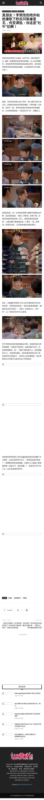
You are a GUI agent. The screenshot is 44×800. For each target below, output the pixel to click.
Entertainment (12, 8)
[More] (27, 610)
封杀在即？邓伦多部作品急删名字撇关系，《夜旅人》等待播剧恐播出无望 (32, 625)
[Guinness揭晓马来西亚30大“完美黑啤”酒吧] (7, 716)
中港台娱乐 (20, 11)
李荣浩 (25, 598)
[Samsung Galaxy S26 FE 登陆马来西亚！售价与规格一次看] (7, 696)
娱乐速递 (14, 11)
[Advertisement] (22, 658)
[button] (3, 3)
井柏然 (10, 598)
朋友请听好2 (17, 598)
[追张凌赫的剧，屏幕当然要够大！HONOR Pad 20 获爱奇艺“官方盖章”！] (7, 737)
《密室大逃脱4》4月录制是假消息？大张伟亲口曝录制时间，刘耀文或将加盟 (11, 625)
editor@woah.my (26, 784)
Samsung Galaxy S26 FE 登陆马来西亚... (28, 693)
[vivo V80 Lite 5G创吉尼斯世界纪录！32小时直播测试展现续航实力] (7, 706)
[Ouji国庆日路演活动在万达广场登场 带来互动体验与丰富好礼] (7, 727)
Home (4, 8)
